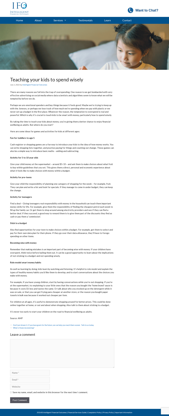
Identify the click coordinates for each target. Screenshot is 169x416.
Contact (127, 20)
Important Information (123, 412)
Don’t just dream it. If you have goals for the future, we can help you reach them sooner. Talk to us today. (53, 325)
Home (19, 20)
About (38, 20)
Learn (107, 20)
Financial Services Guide (77, 412)
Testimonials (85, 20)
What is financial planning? (23, 328)
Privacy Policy (108, 412)
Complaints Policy (94, 412)
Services (58, 20)
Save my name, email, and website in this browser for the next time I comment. (50, 392)
